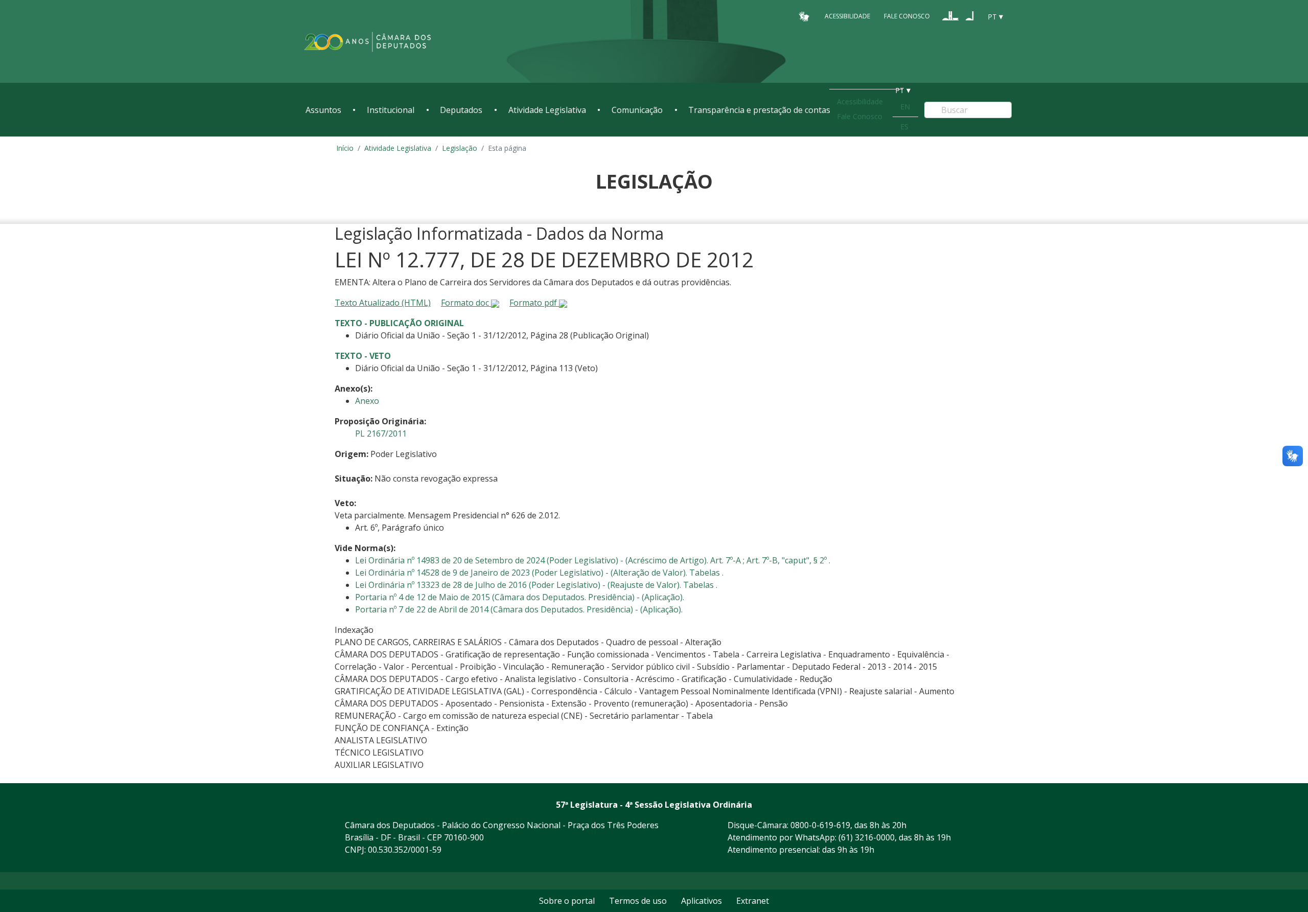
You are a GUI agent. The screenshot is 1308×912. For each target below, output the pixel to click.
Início (345, 148)
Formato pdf (534, 302)
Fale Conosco (907, 16)
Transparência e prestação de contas (759, 110)
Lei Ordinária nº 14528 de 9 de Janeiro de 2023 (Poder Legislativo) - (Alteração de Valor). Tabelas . (539, 572)
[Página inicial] (367, 41)
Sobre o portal (567, 900)
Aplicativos (701, 900)
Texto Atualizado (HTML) (383, 302)
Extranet (752, 900)
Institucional (390, 110)
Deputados (461, 110)
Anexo (367, 400)
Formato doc (466, 302)
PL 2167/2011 (381, 433)
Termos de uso (638, 900)
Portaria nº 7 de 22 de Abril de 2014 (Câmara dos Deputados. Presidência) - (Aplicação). (519, 609)
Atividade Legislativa (547, 110)
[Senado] (969, 16)
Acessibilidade (847, 16)
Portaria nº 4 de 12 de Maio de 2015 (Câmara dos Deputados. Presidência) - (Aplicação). (519, 597)
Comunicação (637, 110)
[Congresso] (950, 16)
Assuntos (323, 110)
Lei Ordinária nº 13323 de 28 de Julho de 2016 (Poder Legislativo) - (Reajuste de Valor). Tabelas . (536, 584)
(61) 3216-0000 (866, 837)
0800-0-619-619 (820, 825)
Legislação (459, 148)
